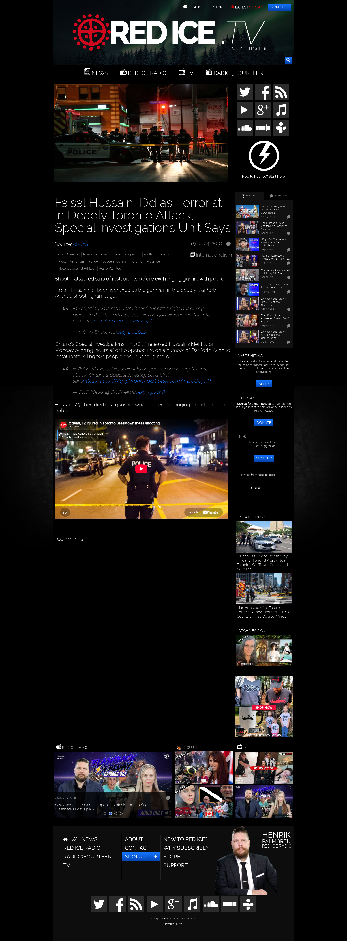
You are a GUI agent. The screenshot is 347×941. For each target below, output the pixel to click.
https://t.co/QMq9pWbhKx (114, 381)
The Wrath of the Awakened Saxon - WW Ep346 (275, 318)
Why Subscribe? (185, 848)
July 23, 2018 (131, 332)
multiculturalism (156, 254)
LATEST (249, 7)
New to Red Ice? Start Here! (264, 174)
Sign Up (277, 7)
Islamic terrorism (95, 254)
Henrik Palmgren (173, 918)
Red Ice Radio (147, 73)
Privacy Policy (173, 924)
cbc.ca (80, 244)
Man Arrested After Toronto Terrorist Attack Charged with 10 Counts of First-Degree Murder (263, 612)
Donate (264, 422)
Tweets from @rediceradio (258, 475)
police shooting (114, 261)
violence (153, 261)
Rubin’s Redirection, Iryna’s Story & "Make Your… (276, 257)
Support (175, 865)
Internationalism (214, 255)
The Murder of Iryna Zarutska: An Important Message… (274, 226)
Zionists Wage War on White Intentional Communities (273, 302)
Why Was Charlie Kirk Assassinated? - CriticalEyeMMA (273, 242)
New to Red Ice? (185, 839)
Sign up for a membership (254, 403)
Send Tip (264, 458)
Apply (263, 384)
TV (189, 73)
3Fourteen (193, 747)
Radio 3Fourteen (237, 73)
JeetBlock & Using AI (69, 810)
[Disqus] (142, 589)
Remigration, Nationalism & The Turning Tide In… (275, 286)
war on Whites (110, 268)
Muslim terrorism (71, 261)
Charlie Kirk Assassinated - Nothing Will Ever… (275, 272)
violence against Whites (76, 268)
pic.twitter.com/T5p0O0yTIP (178, 381)
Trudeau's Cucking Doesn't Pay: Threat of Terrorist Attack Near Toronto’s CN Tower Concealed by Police (262, 562)
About (200, 7)
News (99, 73)
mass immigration (126, 254)
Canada (72, 254)
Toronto (136, 261)
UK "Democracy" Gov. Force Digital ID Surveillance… (273, 209)
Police (93, 261)
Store (219, 7)
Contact (137, 848)
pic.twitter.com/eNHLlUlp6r (123, 321)
